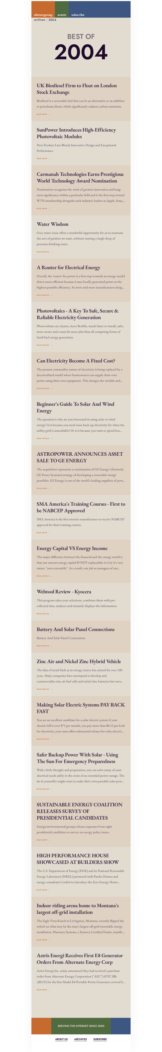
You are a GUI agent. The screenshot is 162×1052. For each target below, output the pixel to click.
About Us (61, 1039)
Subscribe (100, 1039)
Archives (80, 1039)
